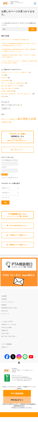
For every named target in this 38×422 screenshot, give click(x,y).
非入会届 (8, 122)
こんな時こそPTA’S (7, 321)
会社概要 (4, 296)
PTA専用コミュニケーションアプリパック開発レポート (15, 72)
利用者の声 (4, 330)
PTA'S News (4, 77)
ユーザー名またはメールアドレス (9, 160)
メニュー (35, 3)
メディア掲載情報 (6, 344)
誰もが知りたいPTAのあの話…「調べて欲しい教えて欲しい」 (16, 93)
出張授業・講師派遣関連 (7, 91)
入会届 (32, 118)
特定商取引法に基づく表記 (9, 308)
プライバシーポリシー (7, 302)
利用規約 (4, 305)
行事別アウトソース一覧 (8, 324)
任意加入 (12, 119)
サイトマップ (5, 314)
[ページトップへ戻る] (19, 363)
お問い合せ (4, 311)
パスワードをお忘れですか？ (9, 177)
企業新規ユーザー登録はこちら (18, 244)
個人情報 (23, 118)
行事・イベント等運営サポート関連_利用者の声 (13, 83)
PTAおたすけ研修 (6, 327)
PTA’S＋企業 (5, 333)
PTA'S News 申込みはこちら (18, 225)
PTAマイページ (18, 149)
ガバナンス (6, 119)
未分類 (3, 75)
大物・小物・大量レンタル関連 (9, 88)
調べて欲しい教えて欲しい (9, 336)
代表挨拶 (4, 299)
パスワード (4, 167)
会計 (16, 119)
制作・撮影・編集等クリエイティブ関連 (11, 85)
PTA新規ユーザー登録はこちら (18, 235)
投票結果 (3, 96)
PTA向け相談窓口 (5, 80)
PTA (2, 119)
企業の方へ (4, 347)
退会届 (3, 122)
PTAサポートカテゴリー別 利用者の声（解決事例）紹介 (15, 39)
